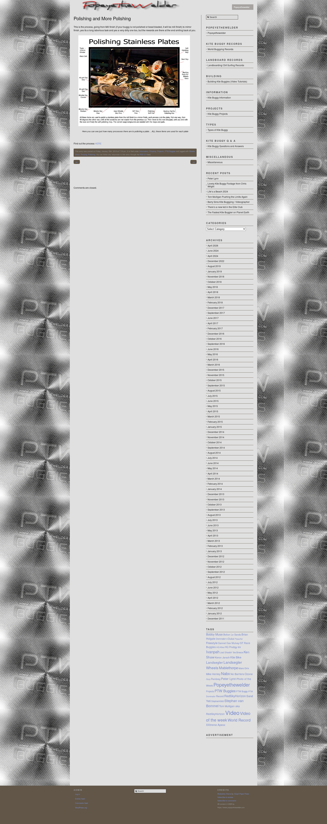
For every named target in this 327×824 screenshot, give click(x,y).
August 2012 (214, 577)
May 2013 (213, 530)
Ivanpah (213, 651)
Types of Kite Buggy (218, 129)
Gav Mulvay (233, 643)
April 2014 (213, 473)
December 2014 (216, 431)
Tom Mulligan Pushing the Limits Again (228, 196)
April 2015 (213, 411)
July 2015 (213, 395)
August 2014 (214, 452)
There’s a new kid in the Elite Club (225, 207)
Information (143, 151)
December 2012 (216, 556)
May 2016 (213, 354)
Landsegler (214, 662)
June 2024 (213, 250)
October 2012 (215, 566)
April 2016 (213, 359)
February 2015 (215, 421)
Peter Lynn (213, 178)
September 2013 (216, 509)
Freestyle (211, 643)
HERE (98, 143)
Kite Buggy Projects (218, 113)
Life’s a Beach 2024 (218, 191)
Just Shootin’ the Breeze (231, 652)
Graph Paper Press (241, 793)
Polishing (91, 154)
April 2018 (213, 292)
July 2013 (213, 520)
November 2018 (216, 276)
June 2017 (213, 317)
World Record (239, 720)
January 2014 (215, 489)
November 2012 (216, 561)
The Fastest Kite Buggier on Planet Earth (228, 212)
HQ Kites (220, 647)
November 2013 (216, 499)
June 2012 (213, 587)
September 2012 (216, 571)
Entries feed (80, 798)
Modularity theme (224, 793)
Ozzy (208, 679)
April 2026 (213, 245)
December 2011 (216, 618)
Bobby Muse (214, 634)
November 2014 (216, 437)
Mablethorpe (228, 667)
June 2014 (213, 463)
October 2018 (215, 281)
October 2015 (215, 380)
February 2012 (215, 608)
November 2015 (216, 375)
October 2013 (215, 504)
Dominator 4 (221, 638)
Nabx (225, 673)
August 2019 (214, 266)
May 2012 (213, 592)
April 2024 (213, 255)
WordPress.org (81, 807)
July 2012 (213, 582)
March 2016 (214, 364)
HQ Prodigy (231, 647)
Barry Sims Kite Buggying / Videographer (229, 201)
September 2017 (216, 312)
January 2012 (215, 613)
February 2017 (215, 328)
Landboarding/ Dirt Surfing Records (226, 65)
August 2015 (214, 390)
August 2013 (214, 514)
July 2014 (213, 457)
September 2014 (216, 447)
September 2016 (216, 343)
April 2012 (213, 597)
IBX (239, 647)
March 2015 (214, 416)
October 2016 (215, 338)
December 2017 (216, 307)
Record (220, 696)
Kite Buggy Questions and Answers (226, 146)
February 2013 (215, 545)
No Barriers (237, 674)
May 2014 (213, 468)
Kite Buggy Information (219, 97)
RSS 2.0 (143, 154)
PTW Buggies (170, 151)
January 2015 (215, 426)
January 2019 (215, 271)
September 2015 (216, 385)
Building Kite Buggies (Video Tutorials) (227, 81)
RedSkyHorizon (235, 696)
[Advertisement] (229, 757)
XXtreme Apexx (215, 725)
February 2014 (215, 483)
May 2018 (213, 286)
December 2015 (216, 369)
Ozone (249, 674)
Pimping (84, 154)
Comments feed (81, 803)
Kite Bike (235, 657)
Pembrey (215, 679)
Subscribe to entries (225, 797)
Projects (160, 151)
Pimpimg (152, 151)
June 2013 (213, 525)
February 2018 (215, 302)
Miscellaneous (215, 162)
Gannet (222, 643)
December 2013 (216, 494)
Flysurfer (239, 638)
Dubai (231, 638)
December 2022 (216, 261)
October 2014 (215, 442)
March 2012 (214, 603)
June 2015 (213, 400)
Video (232, 712)
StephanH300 (217, 701)
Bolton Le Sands (232, 634)
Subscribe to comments (226, 800)
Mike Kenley (213, 674)
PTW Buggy (242, 691)
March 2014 (214, 478)
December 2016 (216, 333)
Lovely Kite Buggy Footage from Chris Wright (227, 185)
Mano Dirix (244, 668)
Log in (77, 794)
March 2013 (214, 540)
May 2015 (213, 406)
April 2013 (213, 535)
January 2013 (215, 551)
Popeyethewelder (242, 7)
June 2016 (213, 349)
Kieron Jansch (222, 657)
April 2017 (213, 323)
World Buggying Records (220, 49)
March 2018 (214, 297)
